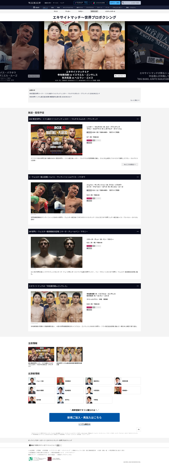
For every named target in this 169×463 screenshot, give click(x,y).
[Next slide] (134, 52)
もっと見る (134, 100)
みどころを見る (129, 164)
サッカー (67, 11)
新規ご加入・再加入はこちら (84, 417)
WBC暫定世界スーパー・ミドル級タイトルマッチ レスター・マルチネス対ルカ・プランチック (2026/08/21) (63, 93)
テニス (56, 11)
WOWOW (34, 3)
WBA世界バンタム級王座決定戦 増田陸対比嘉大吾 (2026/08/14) (49, 97)
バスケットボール (110, 11)
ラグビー (80, 11)
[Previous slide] (34, 52)
